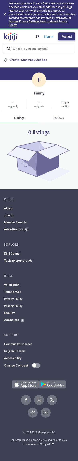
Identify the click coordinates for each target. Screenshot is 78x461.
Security (9, 313)
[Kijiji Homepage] (11, 36)
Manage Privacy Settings (24, 21)
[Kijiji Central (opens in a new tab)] (33, 413)
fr (37, 36)
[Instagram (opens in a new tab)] (39, 400)
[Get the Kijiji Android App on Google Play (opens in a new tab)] (52, 384)
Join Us (9, 215)
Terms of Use (12, 291)
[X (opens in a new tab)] (52, 400)
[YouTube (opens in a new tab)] (46, 413)
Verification (11, 284)
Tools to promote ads (18, 260)
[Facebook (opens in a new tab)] (26, 400)
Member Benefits (15, 222)
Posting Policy (13, 305)
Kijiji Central (12, 253)
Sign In (48, 36)
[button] (25, 384)
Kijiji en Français (14, 351)
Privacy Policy (13, 298)
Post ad (66, 36)
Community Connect (18, 344)
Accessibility (12, 358)
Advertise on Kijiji (16, 229)
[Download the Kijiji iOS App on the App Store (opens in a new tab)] (25, 384)
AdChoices (11, 319)
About (8, 208)
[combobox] (39, 48)
